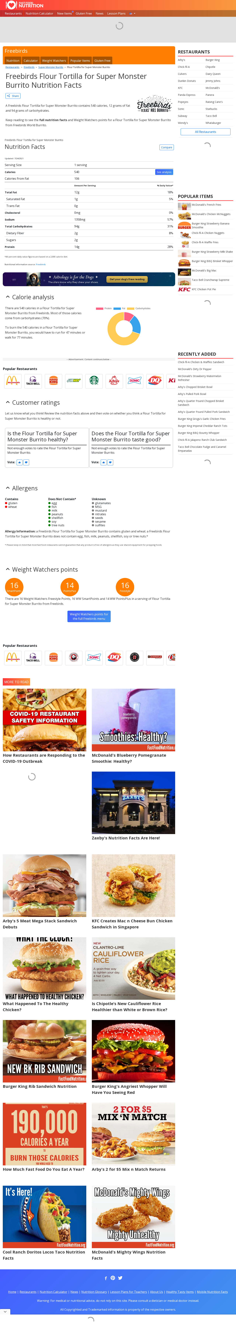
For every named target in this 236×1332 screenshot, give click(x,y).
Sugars (11, 240)
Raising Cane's (214, 102)
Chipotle (210, 67)
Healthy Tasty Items (180, 1292)
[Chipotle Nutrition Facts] (155, 658)
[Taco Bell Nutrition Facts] (33, 381)
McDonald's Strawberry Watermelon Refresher (199, 378)
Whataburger (213, 123)
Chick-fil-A (184, 67)
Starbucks (211, 109)
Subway (182, 116)
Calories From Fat (17, 179)
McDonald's (213, 88)
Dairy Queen (213, 74)
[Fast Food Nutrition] (24, 5)
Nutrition (12, 61)
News (99, 13)
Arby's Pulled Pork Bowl (192, 394)
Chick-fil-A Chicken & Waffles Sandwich (201, 362)
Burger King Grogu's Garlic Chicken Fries (202, 419)
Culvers (182, 74)
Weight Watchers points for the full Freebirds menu (89, 616)
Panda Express (186, 95)
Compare (166, 147)
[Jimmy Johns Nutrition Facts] (134, 658)
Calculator (31, 61)
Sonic (181, 109)
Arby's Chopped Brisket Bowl (195, 387)
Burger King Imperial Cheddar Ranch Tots (202, 426)
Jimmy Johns (213, 81)
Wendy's (183, 123)
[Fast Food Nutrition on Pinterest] (112, 1278)
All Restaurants (205, 132)
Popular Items (80, 61)
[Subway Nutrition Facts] (73, 381)
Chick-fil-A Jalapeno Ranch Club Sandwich (202, 440)
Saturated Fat (15, 199)
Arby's (181, 60)
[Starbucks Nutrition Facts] (94, 381)
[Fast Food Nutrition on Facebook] (105, 1278)
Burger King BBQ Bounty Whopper (198, 433)
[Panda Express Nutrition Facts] (73, 658)
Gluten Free (84, 13)
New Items (64, 13)
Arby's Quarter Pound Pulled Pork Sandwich (204, 412)
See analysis (164, 172)
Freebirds (41, 264)
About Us (156, 1292)
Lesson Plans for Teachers (128, 1292)
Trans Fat (13, 206)
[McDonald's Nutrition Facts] (13, 381)
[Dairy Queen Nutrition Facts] (155, 381)
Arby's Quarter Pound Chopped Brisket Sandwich (201, 403)
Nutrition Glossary (94, 1292)
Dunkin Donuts (187, 81)
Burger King (213, 60)
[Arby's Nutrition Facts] (114, 381)
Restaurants (13, 13)
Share (14, 96)
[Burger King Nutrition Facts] (53, 381)
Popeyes (183, 102)
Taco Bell (211, 116)
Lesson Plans (116, 13)
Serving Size (13, 165)
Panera (210, 95)
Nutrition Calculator (39, 13)
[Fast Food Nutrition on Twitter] (120, 1278)
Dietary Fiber (15, 233)
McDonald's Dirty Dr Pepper (194, 369)
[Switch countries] (132, 13)
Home (12, 1292)
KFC (180, 88)
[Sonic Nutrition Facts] (134, 381)
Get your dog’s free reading (127, 279)
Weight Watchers (54, 61)
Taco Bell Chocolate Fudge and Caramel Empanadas (202, 448)
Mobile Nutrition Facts (212, 1292)
